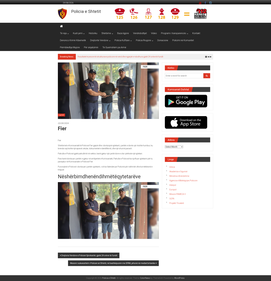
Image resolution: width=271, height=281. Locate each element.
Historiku (93, 33)
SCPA (171, 199)
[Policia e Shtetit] (61, 26)
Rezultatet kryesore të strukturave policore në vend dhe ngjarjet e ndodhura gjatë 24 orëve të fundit (120, 57)
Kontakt (196, 33)
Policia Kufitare (122, 40)
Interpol (172, 185)
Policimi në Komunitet (183, 40)
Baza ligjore (123, 33)
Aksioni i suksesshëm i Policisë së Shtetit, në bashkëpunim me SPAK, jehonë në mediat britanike (112, 263)
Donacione (162, 40)
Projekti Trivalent (176, 203)
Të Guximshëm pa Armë (114, 47)
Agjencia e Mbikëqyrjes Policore (183, 180)
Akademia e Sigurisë (178, 171)
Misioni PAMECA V (177, 194)
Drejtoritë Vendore (99, 40)
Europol (172, 189)
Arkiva (172, 167)
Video (154, 33)
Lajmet (61, 115)
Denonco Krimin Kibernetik (73, 40)
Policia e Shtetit (86, 11)
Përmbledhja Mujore (70, 47)
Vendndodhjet (140, 33)
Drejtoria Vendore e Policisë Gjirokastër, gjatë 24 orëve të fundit (89, 255)
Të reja (63, 33)
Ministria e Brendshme (179, 176)
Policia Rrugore (143, 40)
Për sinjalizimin (91, 47)
